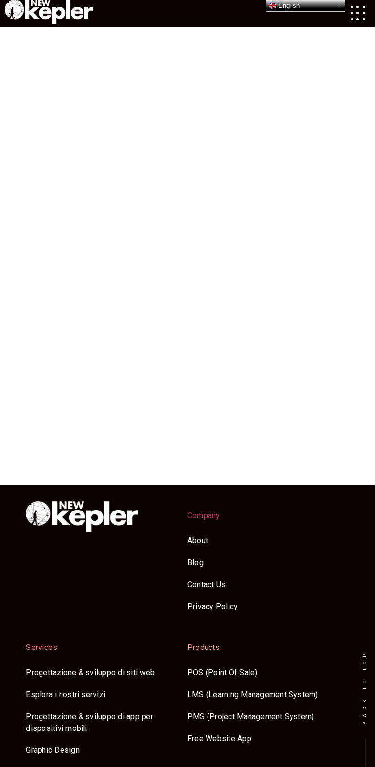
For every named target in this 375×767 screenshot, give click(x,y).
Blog (196, 562)
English (288, 5)
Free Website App (219, 738)
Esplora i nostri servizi (65, 694)
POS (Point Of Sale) (223, 672)
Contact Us (207, 584)
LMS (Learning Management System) (253, 694)
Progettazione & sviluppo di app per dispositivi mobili (89, 722)
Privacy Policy (213, 606)
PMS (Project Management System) (251, 716)
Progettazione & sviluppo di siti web (90, 672)
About (198, 540)
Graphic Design (52, 750)
